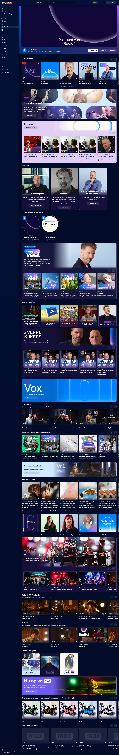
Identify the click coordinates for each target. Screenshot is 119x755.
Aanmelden (112, 2)
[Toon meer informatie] (38, 63)
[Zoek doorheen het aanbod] (17, 34)
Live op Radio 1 (27, 58)
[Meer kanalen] (17, 18)
